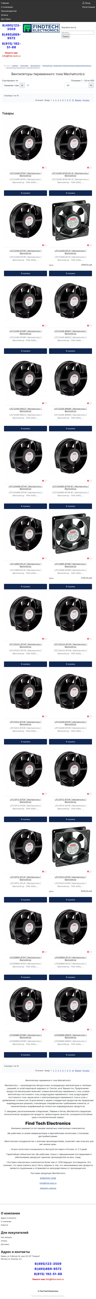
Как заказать (6, 1237)
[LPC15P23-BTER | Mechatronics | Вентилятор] (70, 846)
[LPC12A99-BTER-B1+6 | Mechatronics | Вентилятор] (70, 142)
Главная (5, 3)
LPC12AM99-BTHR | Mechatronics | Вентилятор (25, 487)
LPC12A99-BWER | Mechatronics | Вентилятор (70, 332)
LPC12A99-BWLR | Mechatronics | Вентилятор (26, 409)
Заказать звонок (48, 1188)
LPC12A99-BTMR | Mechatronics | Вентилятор (26, 332)
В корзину (25, 193)
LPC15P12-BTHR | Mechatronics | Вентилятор (70, 800)
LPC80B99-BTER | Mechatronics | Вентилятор (26, 958)
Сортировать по (10, 80)
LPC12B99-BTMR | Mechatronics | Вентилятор (70, 565)
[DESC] (28, 85)
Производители (9, 11)
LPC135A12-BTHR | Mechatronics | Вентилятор (25, 645)
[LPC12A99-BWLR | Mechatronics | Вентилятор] (25, 378)
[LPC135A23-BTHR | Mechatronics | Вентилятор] (70, 613)
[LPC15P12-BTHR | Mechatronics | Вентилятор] (70, 768)
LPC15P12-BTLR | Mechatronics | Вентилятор (25, 878)
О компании (7, 7)
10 (73, 100)
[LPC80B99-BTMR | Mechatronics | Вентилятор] (25, 1004)
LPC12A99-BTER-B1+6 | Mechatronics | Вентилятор (70, 174)
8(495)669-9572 (11, 36)
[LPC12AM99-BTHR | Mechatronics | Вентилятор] (25, 455)
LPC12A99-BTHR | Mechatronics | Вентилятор (26, 251)
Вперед (78, 100)
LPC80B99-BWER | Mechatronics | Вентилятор (70, 1036)
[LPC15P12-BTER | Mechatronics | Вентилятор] (25, 768)
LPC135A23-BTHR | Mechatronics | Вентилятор (70, 645)
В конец (86, 100)
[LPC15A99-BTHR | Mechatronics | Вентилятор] (70, 691)
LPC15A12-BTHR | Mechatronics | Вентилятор (25, 723)
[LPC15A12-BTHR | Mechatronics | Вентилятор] (25, 691)
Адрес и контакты (8, 1218)
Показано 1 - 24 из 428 (82, 80)
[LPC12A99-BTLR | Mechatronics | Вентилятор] (70, 220)
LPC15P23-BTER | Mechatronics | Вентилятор (70, 878)
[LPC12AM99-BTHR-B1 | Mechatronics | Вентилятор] (70, 455)
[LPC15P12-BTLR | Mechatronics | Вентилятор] (25, 846)
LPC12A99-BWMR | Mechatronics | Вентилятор (70, 409)
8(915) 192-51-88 (11, 45)
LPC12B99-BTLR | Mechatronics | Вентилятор (25, 565)
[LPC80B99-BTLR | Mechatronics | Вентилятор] (70, 926)
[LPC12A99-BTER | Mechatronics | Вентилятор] (25, 142)
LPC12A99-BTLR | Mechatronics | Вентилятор (70, 251)
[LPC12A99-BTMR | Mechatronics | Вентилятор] (25, 300)
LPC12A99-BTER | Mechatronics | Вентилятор (25, 174)
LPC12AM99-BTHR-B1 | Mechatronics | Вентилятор (70, 487)
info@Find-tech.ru (48, 1183)
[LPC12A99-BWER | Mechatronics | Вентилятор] (70, 300)
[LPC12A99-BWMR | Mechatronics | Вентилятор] (70, 378)
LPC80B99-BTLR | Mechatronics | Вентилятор (70, 958)
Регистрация (88, 7)
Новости (4, 1225)
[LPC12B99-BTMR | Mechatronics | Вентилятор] (70, 533)
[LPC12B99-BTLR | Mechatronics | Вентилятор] (25, 533)
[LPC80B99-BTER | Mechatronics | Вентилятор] (25, 926)
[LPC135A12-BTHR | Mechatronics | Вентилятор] (25, 613)
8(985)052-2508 (48, 1178)
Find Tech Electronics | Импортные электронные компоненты (48, 1296)
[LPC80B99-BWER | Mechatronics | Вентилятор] (70, 1004)
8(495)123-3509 (11, 27)
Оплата (4, 15)
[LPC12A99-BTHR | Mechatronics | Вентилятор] (25, 220)
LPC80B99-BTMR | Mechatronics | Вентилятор (25, 1036)
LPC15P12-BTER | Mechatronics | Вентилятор (25, 800)
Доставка (5, 19)
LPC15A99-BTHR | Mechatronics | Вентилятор (70, 723)
